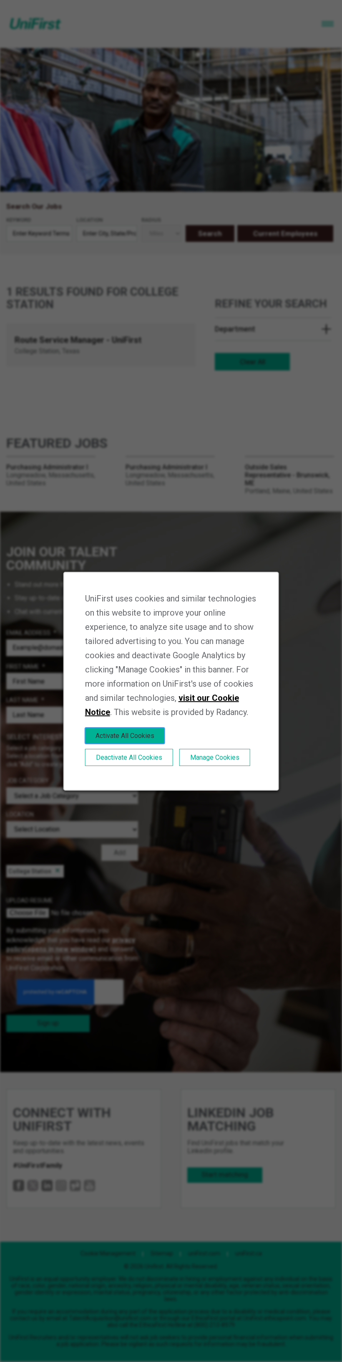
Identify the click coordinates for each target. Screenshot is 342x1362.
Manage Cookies (214, 757)
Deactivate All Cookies (129, 757)
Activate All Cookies (125, 735)
